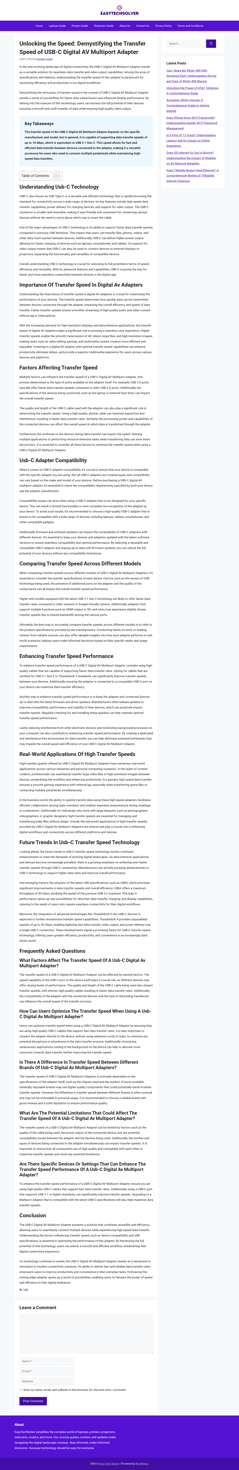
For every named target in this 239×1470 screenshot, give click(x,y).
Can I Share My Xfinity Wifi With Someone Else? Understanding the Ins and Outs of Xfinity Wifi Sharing (191, 76)
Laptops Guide (57, 25)
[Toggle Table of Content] (55, 176)
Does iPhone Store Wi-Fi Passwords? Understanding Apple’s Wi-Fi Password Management (191, 123)
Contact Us (142, 25)
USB (25, 1289)
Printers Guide (80, 25)
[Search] (211, 43)
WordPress (141, 1463)
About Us (125, 25)
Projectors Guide (104, 25)
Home (39, 25)
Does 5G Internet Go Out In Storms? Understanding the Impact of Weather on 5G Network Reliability (191, 158)
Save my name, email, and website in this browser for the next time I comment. (74, 1390)
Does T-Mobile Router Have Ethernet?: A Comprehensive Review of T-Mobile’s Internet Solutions (192, 176)
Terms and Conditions (190, 25)
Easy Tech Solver (109, 1463)
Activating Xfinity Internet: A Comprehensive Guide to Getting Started (187, 105)
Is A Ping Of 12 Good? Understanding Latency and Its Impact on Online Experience (191, 140)
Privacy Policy (163, 25)
